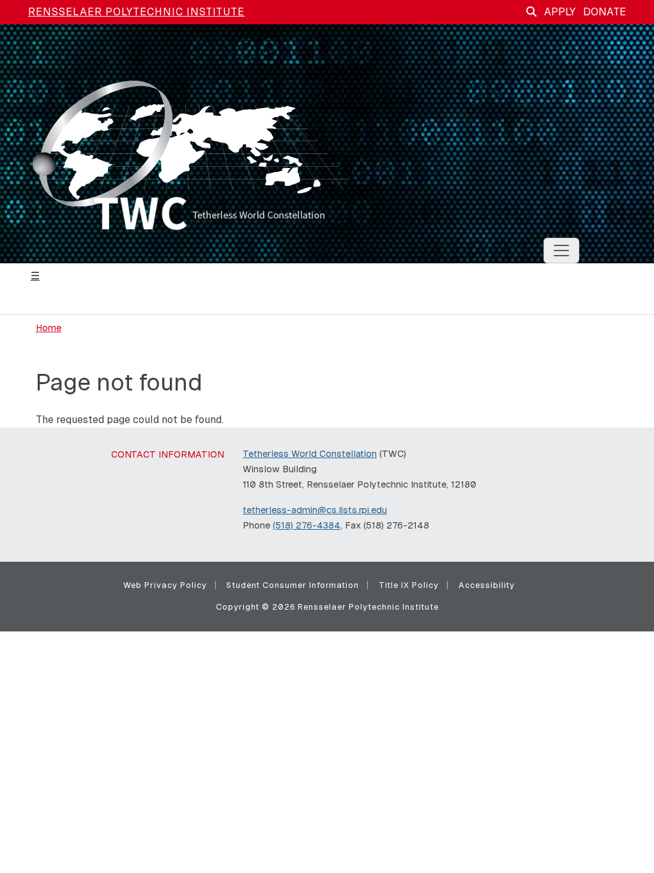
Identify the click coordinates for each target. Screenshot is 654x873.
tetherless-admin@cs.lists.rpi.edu (315, 510)
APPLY (559, 12)
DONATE (604, 12)
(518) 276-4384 (306, 525)
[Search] (531, 12)
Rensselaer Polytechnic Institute (136, 12)
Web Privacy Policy (165, 585)
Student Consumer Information (292, 585)
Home (48, 328)
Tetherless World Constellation (310, 454)
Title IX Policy (409, 585)
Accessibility (487, 585)
